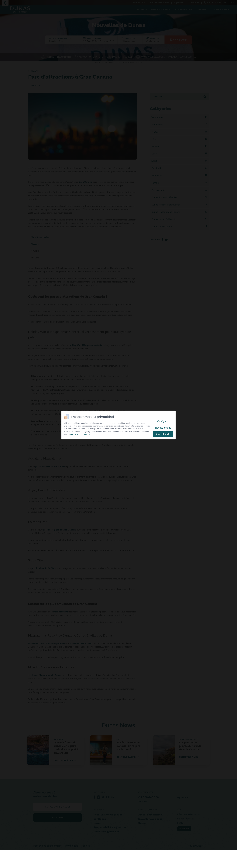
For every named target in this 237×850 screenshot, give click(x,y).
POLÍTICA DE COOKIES (80, 434)
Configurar (163, 421)
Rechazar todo (163, 427)
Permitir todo (163, 434)
